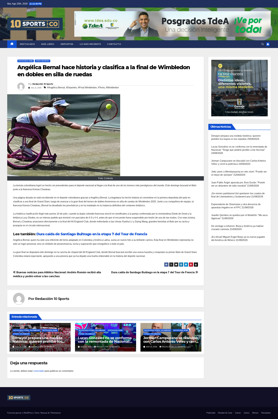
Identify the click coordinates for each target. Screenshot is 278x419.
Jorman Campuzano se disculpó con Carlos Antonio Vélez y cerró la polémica (170, 341)
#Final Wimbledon (87, 87)
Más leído (47, 44)
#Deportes (71, 87)
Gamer (238, 413)
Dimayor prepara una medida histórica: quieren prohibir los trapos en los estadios (37, 341)
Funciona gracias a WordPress (20, 413)
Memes (255, 413)
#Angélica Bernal (56, 87)
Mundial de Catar (225, 413)
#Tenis (101, 87)
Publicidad (210, 413)
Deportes (67, 44)
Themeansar (55, 413)
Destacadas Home (25, 61)
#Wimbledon (112, 87)
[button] (262, 44)
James (246, 413)
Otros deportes (42, 61)
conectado (38, 371)
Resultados (266, 413)
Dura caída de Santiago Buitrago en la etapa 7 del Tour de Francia (91, 234)
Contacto (114, 44)
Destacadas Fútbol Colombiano (26, 330)
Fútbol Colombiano (21, 334)
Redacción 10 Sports (42, 84)
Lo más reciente (90, 44)
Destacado (27, 44)
